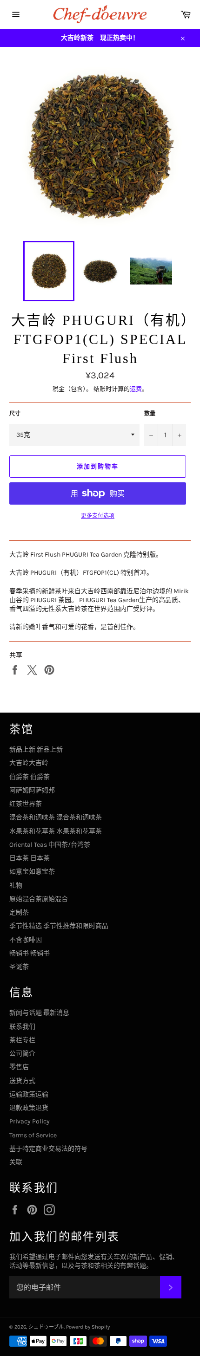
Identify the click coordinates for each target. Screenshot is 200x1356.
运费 (136, 388)
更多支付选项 (97, 516)
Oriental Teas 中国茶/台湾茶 (49, 845)
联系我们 (22, 1027)
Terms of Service (33, 1135)
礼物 (15, 885)
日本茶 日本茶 (29, 858)
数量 (149, 413)
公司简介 (22, 1054)
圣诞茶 (19, 967)
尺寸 (14, 413)
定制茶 (19, 912)
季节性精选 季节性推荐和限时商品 (58, 926)
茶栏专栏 (22, 1040)
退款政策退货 (28, 1108)
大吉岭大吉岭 (28, 763)
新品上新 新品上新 (36, 749)
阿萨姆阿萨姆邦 (32, 790)
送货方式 (22, 1081)
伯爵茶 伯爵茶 (29, 777)
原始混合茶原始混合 (38, 899)
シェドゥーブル (46, 1327)
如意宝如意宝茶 (32, 872)
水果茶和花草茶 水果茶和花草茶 (55, 831)
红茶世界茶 (25, 804)
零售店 (19, 1067)
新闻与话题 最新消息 (39, 1013)
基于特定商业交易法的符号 (48, 1149)
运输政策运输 (28, 1094)
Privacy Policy (29, 1121)
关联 (15, 1162)
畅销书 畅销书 (29, 953)
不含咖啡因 (25, 940)
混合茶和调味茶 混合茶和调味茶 (55, 817)
